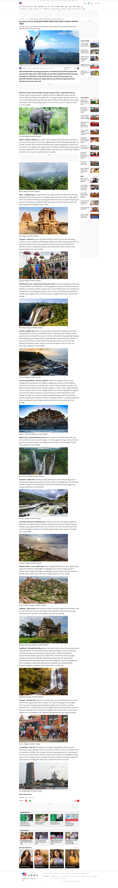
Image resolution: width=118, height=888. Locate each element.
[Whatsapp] (88, 3)
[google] (68, 68)
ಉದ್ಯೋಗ (84, 9)
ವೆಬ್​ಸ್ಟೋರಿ (63, 9)
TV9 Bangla (72, 876)
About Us (50, 873)
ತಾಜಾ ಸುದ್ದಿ (24, 6)
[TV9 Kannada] (20, 3)
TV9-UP (76, 0)
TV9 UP (52, 878)
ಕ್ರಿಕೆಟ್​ (35, 6)
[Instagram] (34, 875)
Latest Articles (85, 41)
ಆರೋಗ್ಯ (62, 6)
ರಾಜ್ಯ (28, 6)
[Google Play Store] (26, 879)
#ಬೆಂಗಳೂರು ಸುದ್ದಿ (70, 9)
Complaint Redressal (85, 873)
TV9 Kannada (21, 19)
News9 (41, 0)
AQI (86, 3)
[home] (19, 6)
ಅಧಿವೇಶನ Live (24, 9)
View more (95, 41)
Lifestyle (26, 19)
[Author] (20, 68)
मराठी (52, 0)
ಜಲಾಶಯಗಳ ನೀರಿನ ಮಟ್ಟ (55, 9)
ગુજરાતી (55, 0)
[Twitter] (31, 875)
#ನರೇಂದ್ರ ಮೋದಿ (78, 9)
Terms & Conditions (76, 873)
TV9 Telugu (66, 876)
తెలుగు (48, 0)
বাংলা (59, 0)
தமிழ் (65, 0)
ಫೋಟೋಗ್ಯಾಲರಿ (41, 6)
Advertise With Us (56, 873)
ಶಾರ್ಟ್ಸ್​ (40, 9)
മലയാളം (69, 0)
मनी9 (73, 0)
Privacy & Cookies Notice (66, 873)
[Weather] (83, 3)
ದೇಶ (49, 6)
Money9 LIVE (63, 878)
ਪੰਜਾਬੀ (62, 0)
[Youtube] (26, 801)
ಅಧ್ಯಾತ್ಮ (70, 6)
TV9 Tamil (88, 876)
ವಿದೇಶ (52, 6)
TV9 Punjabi (83, 876)
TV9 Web (24, 68)
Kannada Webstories (25, 848)
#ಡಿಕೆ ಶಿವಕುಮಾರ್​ (46, 9)
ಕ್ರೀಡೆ (46, 6)
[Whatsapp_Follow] (30, 801)
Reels (82, 176)
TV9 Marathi (61, 876)
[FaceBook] (29, 875)
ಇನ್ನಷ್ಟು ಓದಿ (76, 848)
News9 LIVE (57, 878)
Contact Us (45, 873)
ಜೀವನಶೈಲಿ (57, 6)
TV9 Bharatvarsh (54, 876)
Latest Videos (85, 98)
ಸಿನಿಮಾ (31, 6)
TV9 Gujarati (77, 876)
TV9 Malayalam (94, 876)
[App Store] (34, 879)
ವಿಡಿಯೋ (31, 9)
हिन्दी (44, 0)
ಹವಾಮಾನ (36, 9)
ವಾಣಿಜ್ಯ (74, 6)
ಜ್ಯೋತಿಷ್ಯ (78, 6)
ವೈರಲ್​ (66, 6)
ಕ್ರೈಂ (82, 6)
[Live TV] (91, 3)
